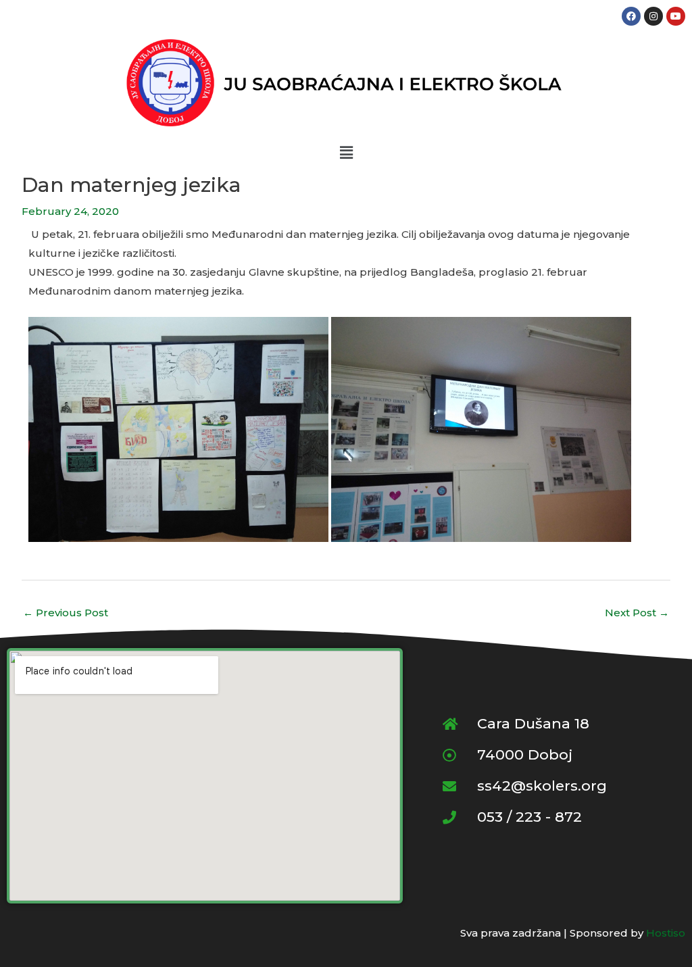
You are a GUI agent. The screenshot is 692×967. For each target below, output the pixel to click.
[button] (346, 153)
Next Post (637, 612)
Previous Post (65, 612)
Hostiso (665, 932)
